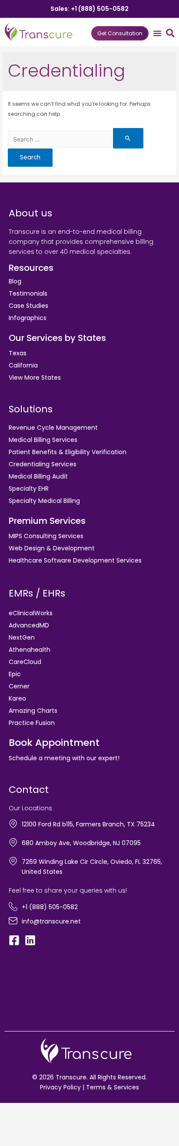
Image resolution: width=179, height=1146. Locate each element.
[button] (157, 33)
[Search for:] (75, 139)
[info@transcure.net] (13, 921)
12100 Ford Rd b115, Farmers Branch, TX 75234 (88, 824)
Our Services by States (57, 338)
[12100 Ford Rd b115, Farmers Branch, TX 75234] (13, 823)
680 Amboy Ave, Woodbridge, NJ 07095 (81, 843)
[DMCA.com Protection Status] (35, 987)
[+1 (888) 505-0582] (13, 906)
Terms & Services (112, 1087)
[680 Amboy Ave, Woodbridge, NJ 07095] (13, 842)
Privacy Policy (60, 1087)
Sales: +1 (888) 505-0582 (89, 8)
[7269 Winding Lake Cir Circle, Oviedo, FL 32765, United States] (13, 861)
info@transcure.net (51, 921)
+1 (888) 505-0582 (50, 907)
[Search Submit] (128, 138)
